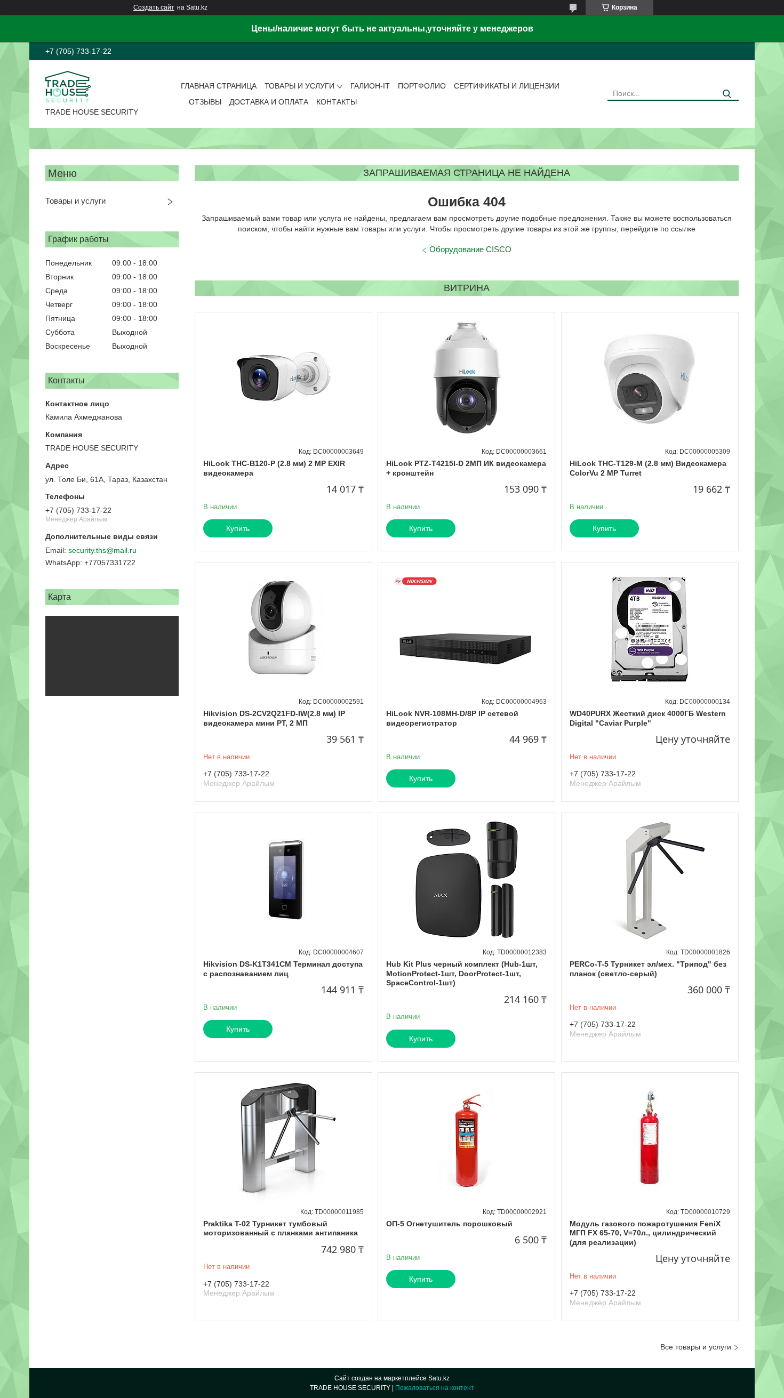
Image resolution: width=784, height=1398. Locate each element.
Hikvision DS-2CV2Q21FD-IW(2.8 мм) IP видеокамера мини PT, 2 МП (274, 718)
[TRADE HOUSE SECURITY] (68, 86)
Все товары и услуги (695, 1347)
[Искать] (727, 94)
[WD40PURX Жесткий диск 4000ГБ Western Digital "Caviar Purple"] (650, 629)
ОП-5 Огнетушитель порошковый (449, 1223)
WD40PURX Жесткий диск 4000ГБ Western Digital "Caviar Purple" (648, 718)
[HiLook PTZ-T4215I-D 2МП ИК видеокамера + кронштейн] (466, 379)
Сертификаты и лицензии (506, 86)
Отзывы (205, 102)
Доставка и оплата (268, 102)
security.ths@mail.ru (102, 550)
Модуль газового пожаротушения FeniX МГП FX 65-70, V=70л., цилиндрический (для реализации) (645, 1233)
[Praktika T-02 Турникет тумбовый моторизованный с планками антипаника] (283, 1139)
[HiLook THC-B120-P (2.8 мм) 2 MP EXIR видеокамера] (283, 379)
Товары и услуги (299, 86)
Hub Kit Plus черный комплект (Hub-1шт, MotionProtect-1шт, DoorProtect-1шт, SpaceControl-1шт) (462, 973)
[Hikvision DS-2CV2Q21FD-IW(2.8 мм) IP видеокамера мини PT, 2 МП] (283, 629)
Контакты (336, 102)
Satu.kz (439, 1378)
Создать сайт (153, 7)
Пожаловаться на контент (434, 1388)
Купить (238, 528)
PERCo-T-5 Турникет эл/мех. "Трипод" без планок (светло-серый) (648, 969)
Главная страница (219, 86)
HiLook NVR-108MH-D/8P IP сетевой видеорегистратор (452, 718)
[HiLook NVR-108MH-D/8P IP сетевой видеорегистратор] (466, 629)
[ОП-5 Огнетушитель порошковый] (466, 1139)
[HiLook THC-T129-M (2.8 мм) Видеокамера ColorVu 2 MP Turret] (650, 379)
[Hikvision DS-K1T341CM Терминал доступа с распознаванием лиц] (283, 879)
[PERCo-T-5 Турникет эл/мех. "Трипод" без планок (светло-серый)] (650, 879)
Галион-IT (370, 86)
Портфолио (422, 86)
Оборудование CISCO (470, 249)
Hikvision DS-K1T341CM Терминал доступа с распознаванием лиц (283, 969)
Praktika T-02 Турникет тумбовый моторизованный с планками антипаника (280, 1228)
